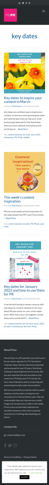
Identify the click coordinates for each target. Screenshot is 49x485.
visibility (27, 137)
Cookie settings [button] (35, 473)
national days (9, 137)
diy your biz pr (28, 324)
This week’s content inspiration (19, 199)
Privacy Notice (30, 457)
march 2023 (35, 135)
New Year (27, 326)
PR (16, 137)
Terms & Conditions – (14, 457)
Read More (23, 129)
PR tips (20, 137)
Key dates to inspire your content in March (23, 100)
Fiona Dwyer (16, 106)
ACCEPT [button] (24, 477)
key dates (26, 135)
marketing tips (17, 326)
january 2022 (39, 324)
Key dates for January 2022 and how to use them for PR (24, 290)
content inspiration (15, 135)
